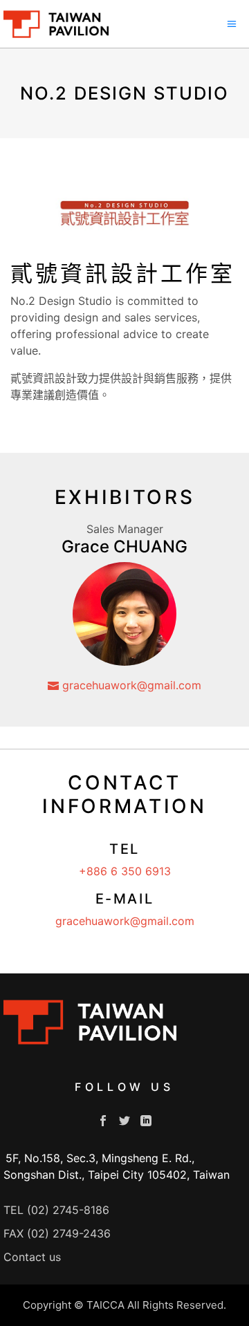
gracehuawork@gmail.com (130, 685)
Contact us (32, 1257)
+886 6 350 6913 (125, 871)
